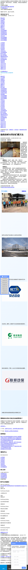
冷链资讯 (3, 49)
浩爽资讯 (11, 129)
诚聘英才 (3, 26)
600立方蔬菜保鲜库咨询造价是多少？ (9, 443)
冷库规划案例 (4, 38)
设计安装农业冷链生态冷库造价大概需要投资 (11, 439)
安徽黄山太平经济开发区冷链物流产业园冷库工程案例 (14, 279)
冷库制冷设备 (4, 34)
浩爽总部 (3, 62)
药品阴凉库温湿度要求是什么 (7, 444)
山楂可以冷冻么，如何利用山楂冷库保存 (14, 428)
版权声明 (12, 6)
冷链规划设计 (4, 31)
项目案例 (3, 94)
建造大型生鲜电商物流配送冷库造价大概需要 (11, 436)
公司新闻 (3, 42)
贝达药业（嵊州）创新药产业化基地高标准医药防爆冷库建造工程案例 (14, 323)
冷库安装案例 (4, 37)
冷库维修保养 (4, 52)
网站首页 (3, 18)
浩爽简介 (3, 20)
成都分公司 (3, 67)
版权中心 (3, 27)
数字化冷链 (3, 53)
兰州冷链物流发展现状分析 (7, 440)
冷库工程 (3, 6)
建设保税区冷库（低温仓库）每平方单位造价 (11, 442)
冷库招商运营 (4, 33)
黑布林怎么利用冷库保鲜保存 (11, 431)
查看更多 (24, 191)
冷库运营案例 (4, 40)
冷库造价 (3, 46)
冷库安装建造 (4, 30)
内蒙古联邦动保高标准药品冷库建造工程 (11, 412)
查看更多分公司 (4, 532)
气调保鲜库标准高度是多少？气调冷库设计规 (11, 446)
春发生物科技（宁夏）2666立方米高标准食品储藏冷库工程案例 (14, 368)
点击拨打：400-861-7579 (6, 556)
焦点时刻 (3, 48)
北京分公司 (3, 63)
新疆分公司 (3, 69)
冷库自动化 (3, 51)
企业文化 (3, 24)
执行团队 (3, 23)
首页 (7, 129)
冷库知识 (3, 45)
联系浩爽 (3, 60)
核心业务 (3, 87)
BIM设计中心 (4, 58)
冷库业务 (3, 29)
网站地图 (7, 6)
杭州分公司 (3, 66)
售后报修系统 (4, 59)
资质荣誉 (3, 22)
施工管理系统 (4, 55)
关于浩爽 (3, 19)
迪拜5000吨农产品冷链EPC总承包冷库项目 (12, 235)
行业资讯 (3, 44)
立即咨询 (3, 426)
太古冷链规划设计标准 (6, 447)
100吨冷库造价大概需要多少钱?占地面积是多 (11, 438)
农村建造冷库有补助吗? (6, 449)
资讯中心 (3, 41)
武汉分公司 (3, 64)
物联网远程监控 (4, 56)
